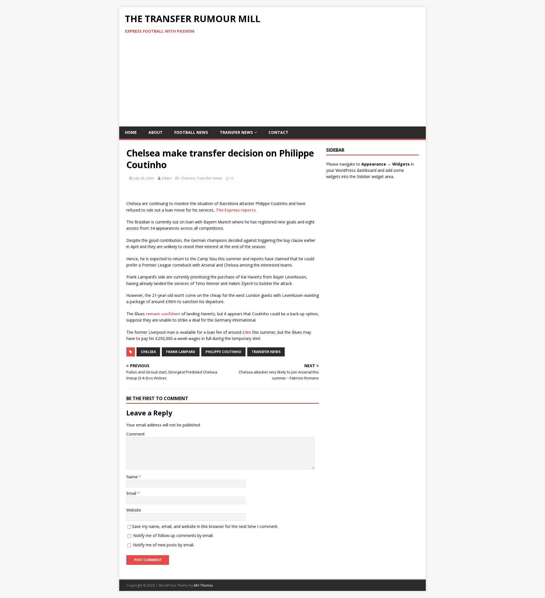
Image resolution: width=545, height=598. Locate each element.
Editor (167, 178)
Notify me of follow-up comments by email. (173, 535)
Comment (135, 434)
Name (132, 476)
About (155, 132)
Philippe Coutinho (223, 351)
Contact (278, 132)
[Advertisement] (272, 84)
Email (131, 493)
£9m (246, 332)
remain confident (163, 313)
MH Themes (203, 585)
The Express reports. (236, 210)
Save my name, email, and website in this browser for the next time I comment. (205, 526)
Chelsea (188, 178)
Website (133, 510)
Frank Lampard (180, 351)
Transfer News (236, 132)
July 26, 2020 (144, 178)
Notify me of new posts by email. (163, 545)
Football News (191, 132)
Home (131, 132)
